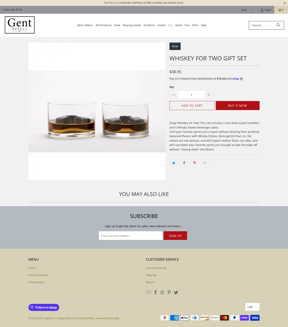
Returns (150, 282)
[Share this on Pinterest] (194, 163)
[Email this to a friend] (205, 163)
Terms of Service (37, 275)
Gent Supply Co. (46, 318)
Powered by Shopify (107, 318)
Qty (171, 87)
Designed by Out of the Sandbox (76, 318)
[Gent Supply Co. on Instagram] (162, 292)
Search (32, 268)
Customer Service (156, 268)
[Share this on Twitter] (173, 163)
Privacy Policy (36, 282)
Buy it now (237, 105)
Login (267, 9)
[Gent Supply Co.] (19, 25)
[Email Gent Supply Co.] (149, 292)
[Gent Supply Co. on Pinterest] (169, 292)
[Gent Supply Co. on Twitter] (176, 292)
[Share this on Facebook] (184, 163)
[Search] (278, 25)
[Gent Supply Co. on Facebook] (156, 292)
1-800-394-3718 (12, 9)
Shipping (151, 275)
